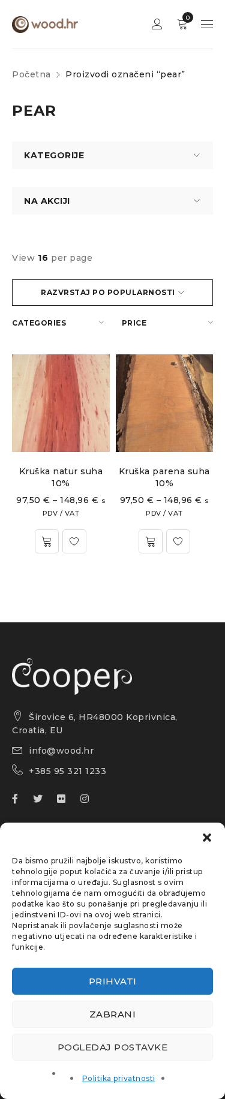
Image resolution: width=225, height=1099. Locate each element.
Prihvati (113, 981)
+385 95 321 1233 (67, 771)
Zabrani (112, 1014)
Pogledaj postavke (113, 1047)
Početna (31, 74)
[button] (207, 838)
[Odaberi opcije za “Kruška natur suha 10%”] (46, 541)
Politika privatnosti (118, 1078)
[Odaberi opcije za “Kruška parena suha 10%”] (150, 541)
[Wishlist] (74, 541)
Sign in (157, 24)
